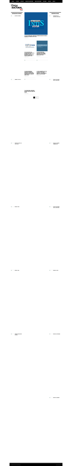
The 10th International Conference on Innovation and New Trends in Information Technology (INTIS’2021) (35, 36)
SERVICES (49, 1)
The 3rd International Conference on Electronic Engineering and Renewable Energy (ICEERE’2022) (41, 53)
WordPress (60, 464)
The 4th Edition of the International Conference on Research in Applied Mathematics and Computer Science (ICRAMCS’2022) (29, 54)
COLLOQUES (44, 1)
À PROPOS (17, 1)
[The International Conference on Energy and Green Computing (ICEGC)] (29, 84)
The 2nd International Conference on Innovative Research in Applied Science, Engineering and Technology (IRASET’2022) (29, 73)
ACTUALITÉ (22, 1)
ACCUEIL (13, 1)
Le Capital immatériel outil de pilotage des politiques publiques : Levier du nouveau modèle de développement (42, 72)
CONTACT (54, 1)
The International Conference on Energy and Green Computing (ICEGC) (29, 91)
